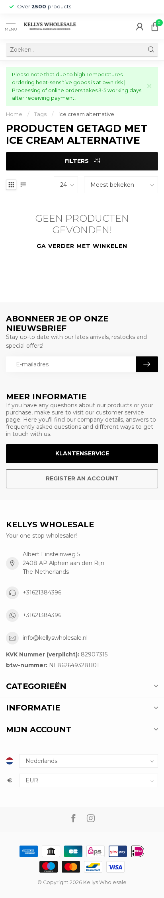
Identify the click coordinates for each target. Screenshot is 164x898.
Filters (77, 161)
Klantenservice (82, 453)
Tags (40, 114)
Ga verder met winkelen (82, 246)
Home (14, 114)
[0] (155, 26)
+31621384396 (42, 592)
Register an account (82, 478)
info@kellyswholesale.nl (55, 637)
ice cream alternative (86, 114)
